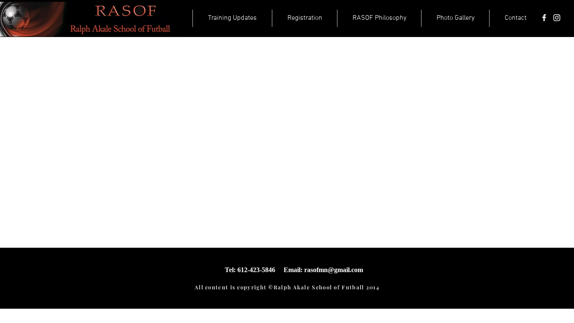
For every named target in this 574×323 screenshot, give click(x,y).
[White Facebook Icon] (544, 17)
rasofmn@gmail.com (333, 269)
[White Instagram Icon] (556, 17)
